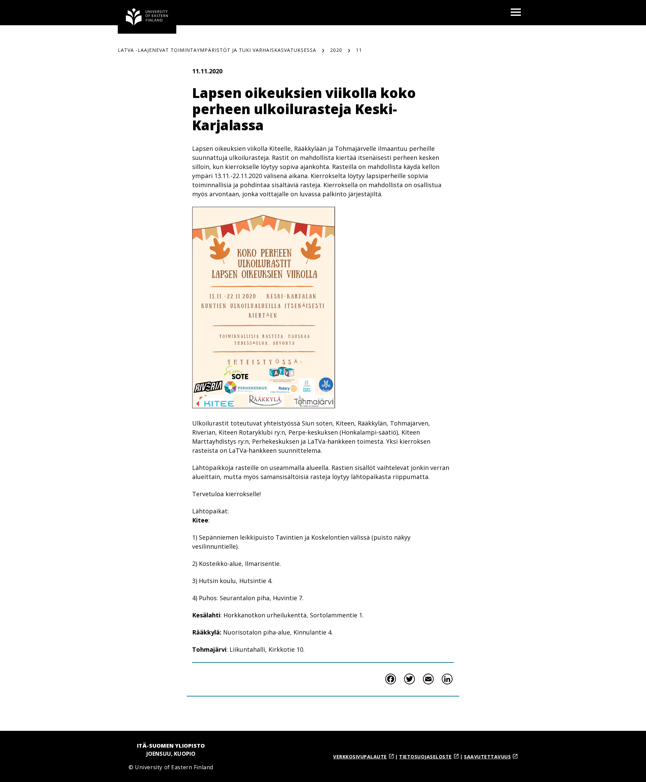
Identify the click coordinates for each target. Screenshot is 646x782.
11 (359, 50)
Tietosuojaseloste (425, 756)
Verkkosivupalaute (360, 756)
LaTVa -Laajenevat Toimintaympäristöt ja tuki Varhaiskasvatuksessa (217, 50)
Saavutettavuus (487, 756)
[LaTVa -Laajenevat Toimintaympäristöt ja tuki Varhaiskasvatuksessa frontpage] (147, 17)
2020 (336, 50)
